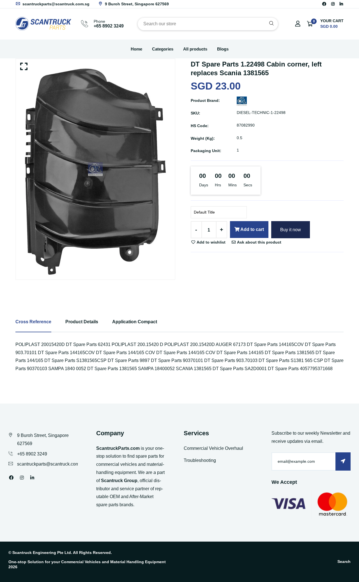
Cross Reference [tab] (33, 321)
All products (195, 49)
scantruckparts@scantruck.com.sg (55, 4)
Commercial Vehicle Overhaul (213, 448)
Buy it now (290, 229)
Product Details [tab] (81, 321)
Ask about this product (258, 242)
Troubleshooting (200, 460)
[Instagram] (333, 4)
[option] (95, 169)
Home (136, 49)
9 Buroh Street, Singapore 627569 (136, 4)
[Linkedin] (341, 4)
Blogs (223, 49)
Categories (162, 49)
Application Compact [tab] (134, 321)
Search (344, 561)
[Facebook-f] (324, 4)
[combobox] (208, 24)
